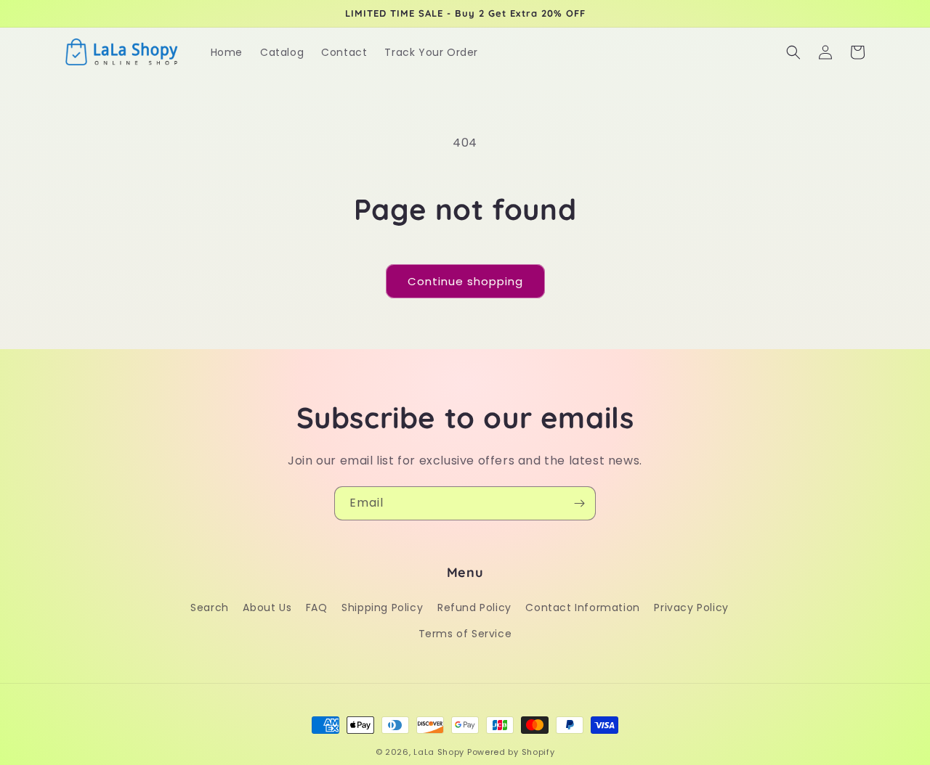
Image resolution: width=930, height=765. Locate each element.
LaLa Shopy (438, 752)
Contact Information (582, 607)
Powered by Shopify (511, 752)
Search (209, 607)
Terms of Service (465, 633)
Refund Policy (474, 607)
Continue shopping (465, 281)
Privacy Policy (691, 607)
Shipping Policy (382, 607)
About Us (267, 607)
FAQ (317, 607)
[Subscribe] (579, 503)
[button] (793, 52)
